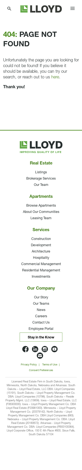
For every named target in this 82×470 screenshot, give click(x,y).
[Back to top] (67, 440)
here (55, 77)
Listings (41, 172)
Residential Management (41, 270)
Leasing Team (41, 218)
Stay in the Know (41, 337)
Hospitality (41, 258)
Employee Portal (41, 329)
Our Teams (41, 304)
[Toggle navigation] (72, 9)
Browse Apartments (41, 205)
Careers (41, 316)
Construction (41, 239)
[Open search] (9, 9)
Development (41, 245)
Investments (41, 276)
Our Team (41, 185)
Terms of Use (49, 365)
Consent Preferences (41, 370)
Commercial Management (41, 264)
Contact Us (41, 322)
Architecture (41, 251)
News (41, 310)
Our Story (41, 297)
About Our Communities (41, 212)
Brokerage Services (41, 178)
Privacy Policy (29, 365)
